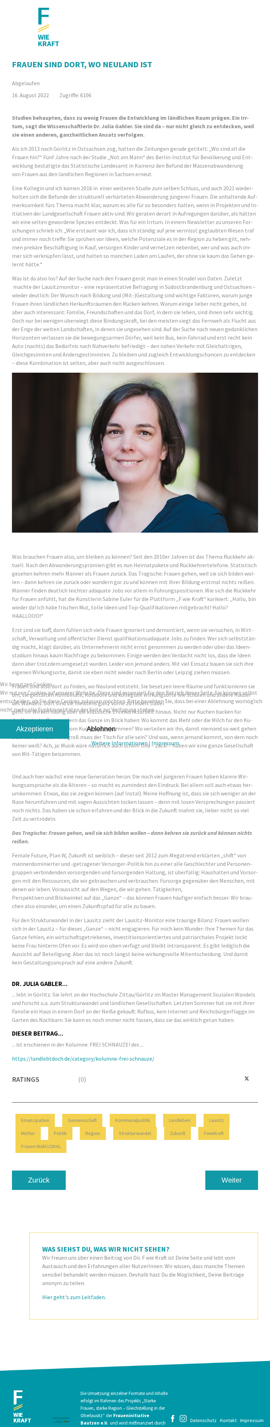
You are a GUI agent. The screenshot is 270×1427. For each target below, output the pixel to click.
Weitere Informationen (119, 742)
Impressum (165, 742)
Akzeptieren (34, 729)
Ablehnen (101, 729)
